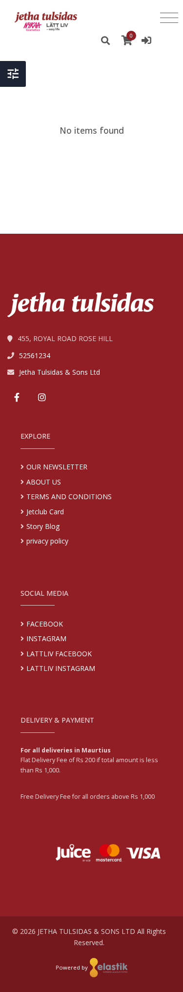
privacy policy (47, 541)
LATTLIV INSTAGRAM (60, 668)
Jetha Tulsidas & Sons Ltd (59, 372)
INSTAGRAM (46, 638)
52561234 (34, 355)
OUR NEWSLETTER (56, 466)
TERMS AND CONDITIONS (69, 496)
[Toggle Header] (13, 74)
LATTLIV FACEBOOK (59, 653)
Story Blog (43, 526)
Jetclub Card (45, 511)
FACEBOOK (44, 623)
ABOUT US (43, 481)
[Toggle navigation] (169, 18)
